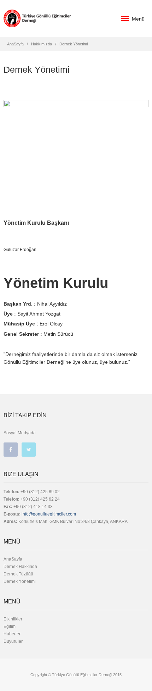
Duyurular (13, 641)
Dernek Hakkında (20, 566)
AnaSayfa (15, 44)
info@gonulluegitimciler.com (48, 514)
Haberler (12, 633)
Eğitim (10, 626)
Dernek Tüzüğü (18, 574)
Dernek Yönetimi (20, 581)
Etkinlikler (13, 619)
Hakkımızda (41, 44)
